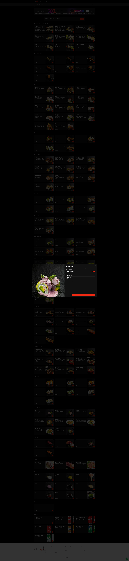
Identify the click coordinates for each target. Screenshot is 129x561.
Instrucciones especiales (71, 280)
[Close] (95, 265)
